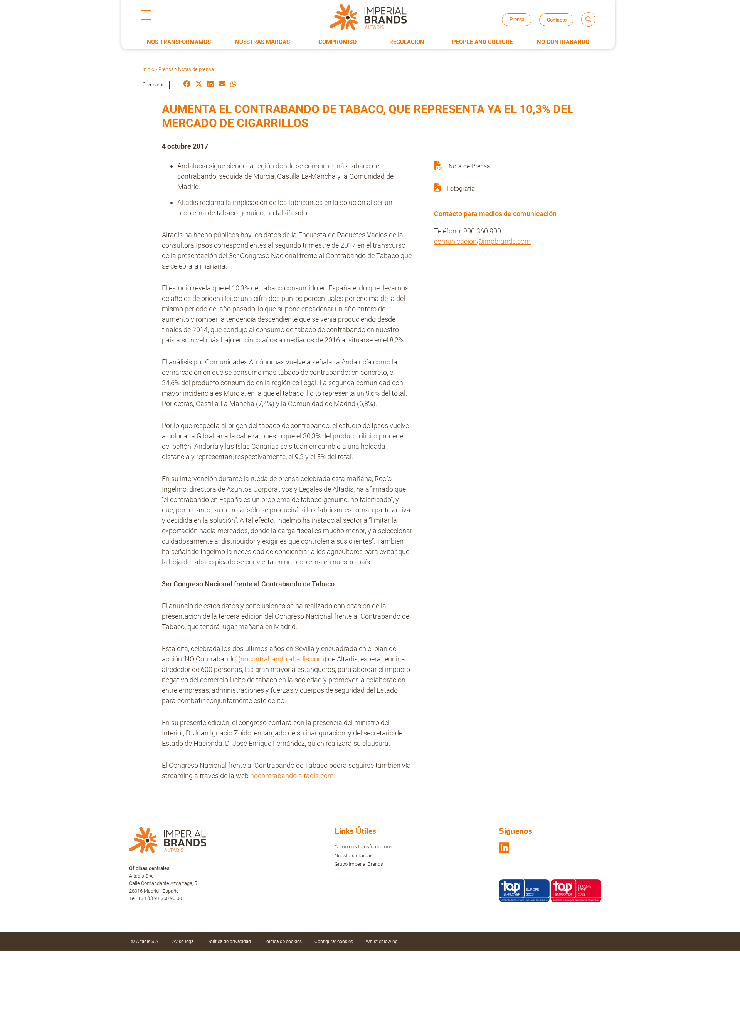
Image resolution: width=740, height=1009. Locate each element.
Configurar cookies (333, 941)
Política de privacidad (229, 941)
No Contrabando (563, 42)
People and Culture (482, 42)
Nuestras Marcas (262, 42)
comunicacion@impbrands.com (482, 241)
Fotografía (460, 188)
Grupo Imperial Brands (359, 864)
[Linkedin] (210, 84)
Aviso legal (183, 941)
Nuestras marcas (354, 855)
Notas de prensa (524, 27)
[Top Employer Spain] (576, 890)
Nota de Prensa (468, 166)
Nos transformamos (179, 42)
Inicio (148, 69)
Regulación (406, 42)
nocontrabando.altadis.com (282, 659)
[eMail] (222, 84)
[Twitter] (198, 84)
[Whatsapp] (234, 84)
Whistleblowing (382, 941)
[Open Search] (588, 19)
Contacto (557, 20)
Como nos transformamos (363, 847)
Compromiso (337, 42)
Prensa (166, 69)
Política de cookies (283, 941)
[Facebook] (187, 84)
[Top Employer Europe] (524, 890)
